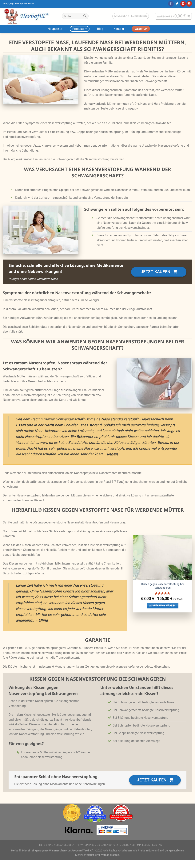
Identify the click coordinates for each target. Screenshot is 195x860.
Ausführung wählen (162, 605)
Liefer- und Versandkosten (57, 845)
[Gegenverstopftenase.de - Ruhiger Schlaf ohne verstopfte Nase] (29, 16)
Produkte (78, 29)
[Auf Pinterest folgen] (183, 4)
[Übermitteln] (85, 16)
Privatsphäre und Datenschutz (97, 845)
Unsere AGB (127, 845)
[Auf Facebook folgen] (171, 4)
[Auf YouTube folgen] (189, 4)
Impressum (143, 845)
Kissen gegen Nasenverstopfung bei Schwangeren (162, 586)
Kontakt (118, 29)
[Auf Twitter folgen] (177, 4)
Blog (100, 29)
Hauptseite (55, 29)
